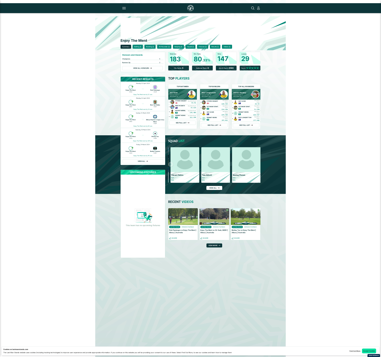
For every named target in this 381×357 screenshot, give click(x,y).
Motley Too (155, 136)
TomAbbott (205, 175)
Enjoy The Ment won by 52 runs (143, 94)
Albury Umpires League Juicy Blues (155, 121)
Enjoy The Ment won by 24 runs (143, 109)
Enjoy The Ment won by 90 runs (143, 156)
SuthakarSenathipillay (215, 106)
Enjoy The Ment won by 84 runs (143, 126)
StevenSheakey (181, 101)
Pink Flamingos (155, 90)
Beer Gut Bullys (155, 105)
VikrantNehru (180, 115)
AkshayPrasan (236, 175)
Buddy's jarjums (155, 151)
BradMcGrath (180, 106)
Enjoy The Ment (131, 90)
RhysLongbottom (209, 92)
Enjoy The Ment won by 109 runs (143, 141)
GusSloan (174, 92)
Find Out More (354, 351)
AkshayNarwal (180, 110)
